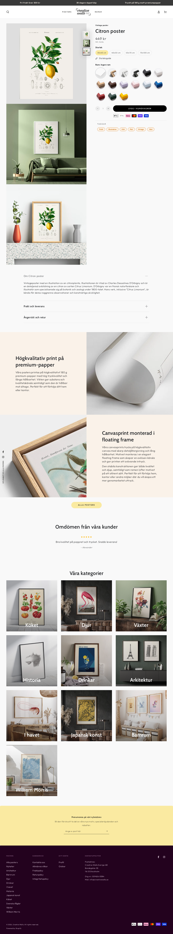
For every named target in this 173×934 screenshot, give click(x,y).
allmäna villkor (111, 488)
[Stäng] (128, 437)
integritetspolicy (115, 486)
